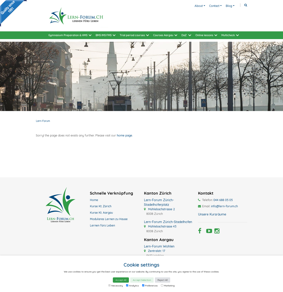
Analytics (134, 285)
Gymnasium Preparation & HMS (67, 35)
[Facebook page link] (199, 232)
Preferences (151, 285)
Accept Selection (142, 280)
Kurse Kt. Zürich (100, 206)
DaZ (184, 35)
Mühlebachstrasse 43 (161, 226)
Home (94, 200)
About (199, 6)
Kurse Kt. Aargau (101, 212)
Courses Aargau (163, 35)
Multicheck (228, 35)
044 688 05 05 (223, 200)
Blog (229, 6)
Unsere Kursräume (212, 214)
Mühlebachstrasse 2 (161, 209)
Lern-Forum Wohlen (159, 246)
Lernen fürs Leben (102, 225)
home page (124, 135)
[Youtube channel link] (207, 232)
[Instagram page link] (216, 232)
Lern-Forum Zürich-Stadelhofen (168, 222)
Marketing (169, 285)
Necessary (117, 285)
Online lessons (204, 35)
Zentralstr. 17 (156, 251)
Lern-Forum (43, 121)
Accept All (120, 280)
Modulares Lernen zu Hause (109, 219)
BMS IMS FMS (104, 35)
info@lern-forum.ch (224, 206)
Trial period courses (132, 35)
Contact (214, 6)
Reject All (163, 280)
